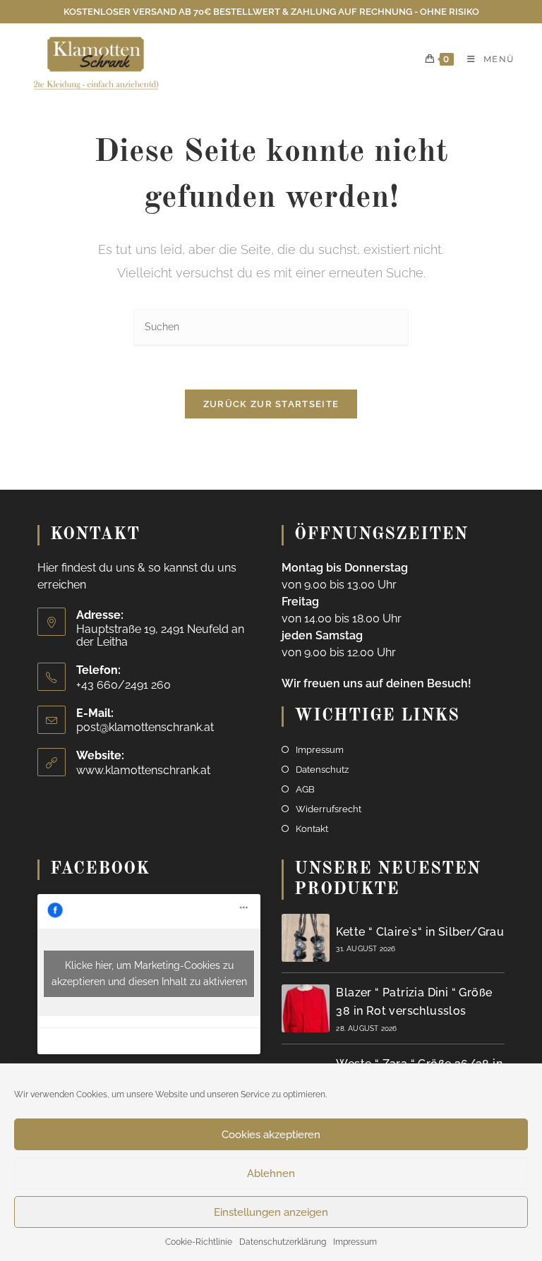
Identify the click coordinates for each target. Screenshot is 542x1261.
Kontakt (312, 828)
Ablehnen (271, 1173)
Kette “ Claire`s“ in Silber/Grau (420, 932)
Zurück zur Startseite (271, 404)
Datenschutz (322, 769)
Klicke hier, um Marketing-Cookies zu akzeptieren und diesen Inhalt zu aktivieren (149, 973)
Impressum (355, 1242)
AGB (305, 789)
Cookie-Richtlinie (198, 1242)
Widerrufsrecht (328, 809)
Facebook (100, 869)
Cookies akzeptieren (271, 1134)
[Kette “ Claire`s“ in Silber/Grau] (306, 938)
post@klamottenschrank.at (145, 727)
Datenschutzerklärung (282, 1242)
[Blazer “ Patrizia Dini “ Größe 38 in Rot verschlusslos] (306, 1008)
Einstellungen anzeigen (271, 1212)
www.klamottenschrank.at (143, 770)
